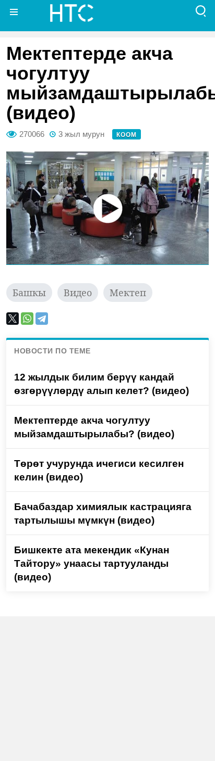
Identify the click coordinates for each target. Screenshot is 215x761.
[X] (12, 318)
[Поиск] (201, 11)
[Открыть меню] (14, 11)
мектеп (128, 292)
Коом (126, 134)
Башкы (29, 292)
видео (78, 292)
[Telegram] (41, 318)
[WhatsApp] (27, 318)
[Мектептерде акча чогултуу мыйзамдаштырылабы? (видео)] (107, 208)
